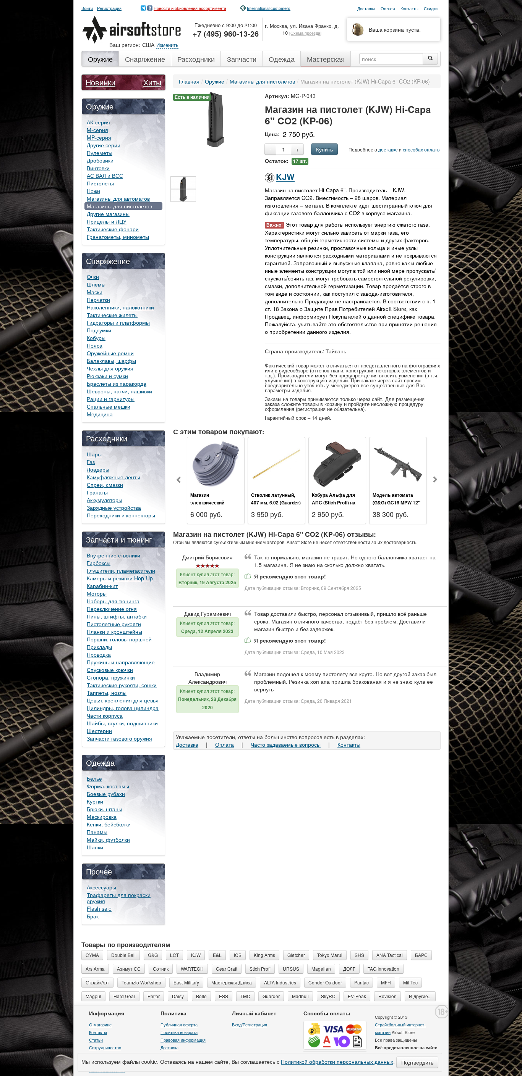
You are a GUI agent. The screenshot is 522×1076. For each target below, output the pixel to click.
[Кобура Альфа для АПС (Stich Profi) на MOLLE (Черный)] (337, 463)
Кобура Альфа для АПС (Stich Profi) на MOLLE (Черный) (333, 502)
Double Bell (123, 955)
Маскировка (102, 816)
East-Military (186, 982)
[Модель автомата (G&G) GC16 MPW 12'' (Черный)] (398, 463)
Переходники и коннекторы (121, 515)
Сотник (161, 968)
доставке (388, 149)
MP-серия (99, 137)
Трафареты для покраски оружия (119, 898)
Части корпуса (105, 715)
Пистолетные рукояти (114, 624)
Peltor (154, 996)
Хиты (152, 82)
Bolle (201, 996)
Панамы (97, 832)
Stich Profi (260, 968)
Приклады (99, 647)
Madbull (300, 996)
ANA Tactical (389, 955)
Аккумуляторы (104, 500)
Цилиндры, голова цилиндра (123, 708)
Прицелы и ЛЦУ (106, 221)
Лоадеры (98, 469)
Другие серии (103, 145)
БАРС (421, 955)
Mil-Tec (410, 982)
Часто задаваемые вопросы (286, 744)
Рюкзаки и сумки (107, 376)
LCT (174, 955)
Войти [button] (87, 8)
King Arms (264, 955)
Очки (93, 276)
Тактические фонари (113, 229)
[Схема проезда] (305, 33)
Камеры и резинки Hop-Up (120, 578)
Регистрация (109, 8)
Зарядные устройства (114, 507)
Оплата (224, 744)
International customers (268, 8)
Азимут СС (129, 968)
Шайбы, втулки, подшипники (122, 723)
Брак (93, 916)
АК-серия (98, 122)
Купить (324, 149)
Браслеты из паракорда (116, 383)
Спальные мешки (108, 406)
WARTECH (192, 968)
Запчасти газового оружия (119, 738)
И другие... (420, 996)
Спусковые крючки (110, 669)
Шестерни (99, 731)
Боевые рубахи (106, 793)
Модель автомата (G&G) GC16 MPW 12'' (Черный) (396, 502)
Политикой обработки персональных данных (337, 1061)
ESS (223, 996)
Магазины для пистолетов (119, 206)
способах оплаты (422, 149)
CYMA (92, 955)
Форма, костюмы (108, 786)
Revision (387, 996)
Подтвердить (417, 1062)
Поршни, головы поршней (119, 639)
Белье (94, 778)
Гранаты (97, 492)
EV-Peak (357, 996)
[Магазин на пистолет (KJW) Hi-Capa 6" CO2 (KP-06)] (215, 118)
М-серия (97, 130)
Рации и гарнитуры (111, 399)
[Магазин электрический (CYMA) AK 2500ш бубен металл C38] (216, 463)
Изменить (167, 44)
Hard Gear (124, 996)
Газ (91, 462)
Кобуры (96, 337)
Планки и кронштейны (114, 631)
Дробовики (100, 160)
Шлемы (96, 284)
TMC (245, 996)
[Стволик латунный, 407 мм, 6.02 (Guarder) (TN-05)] (276, 463)
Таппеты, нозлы (106, 692)
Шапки (95, 847)
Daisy (178, 996)
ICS (238, 955)
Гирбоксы (98, 563)
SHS (359, 955)
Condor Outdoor (325, 982)
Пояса (94, 345)
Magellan (321, 968)
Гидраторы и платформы (118, 322)
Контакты (348, 744)
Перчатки (98, 299)
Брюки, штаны (104, 809)
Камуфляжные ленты (113, 477)
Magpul (93, 996)
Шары (94, 454)
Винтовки (98, 168)
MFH (386, 982)
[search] (430, 58)
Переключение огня (112, 608)
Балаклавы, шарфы (111, 360)
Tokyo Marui (329, 955)
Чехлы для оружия (110, 368)
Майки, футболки (108, 839)
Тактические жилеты (112, 315)
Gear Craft (226, 968)
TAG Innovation (383, 968)
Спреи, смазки (105, 484)
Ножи (93, 191)
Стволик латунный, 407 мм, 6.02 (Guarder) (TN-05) (276, 502)
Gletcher (296, 955)
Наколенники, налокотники (120, 307)
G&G (153, 955)
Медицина (100, 414)
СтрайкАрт (97, 982)
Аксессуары (101, 887)
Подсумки (99, 330)
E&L (217, 955)
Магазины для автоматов (118, 198)
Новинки (100, 82)
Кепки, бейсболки (109, 824)
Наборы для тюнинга (113, 601)
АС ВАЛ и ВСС (105, 175)
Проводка (99, 654)
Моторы (97, 593)
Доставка (187, 744)
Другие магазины (108, 213)
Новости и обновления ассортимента (190, 8)
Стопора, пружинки (111, 677)
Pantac (361, 982)
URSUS (291, 968)
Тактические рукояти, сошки (122, 685)
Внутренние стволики (113, 555)
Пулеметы (99, 152)
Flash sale (99, 908)
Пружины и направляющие (121, 662)
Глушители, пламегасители (121, 570)
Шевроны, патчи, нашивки (119, 391)
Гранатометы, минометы (118, 236)
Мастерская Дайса (231, 982)
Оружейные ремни (110, 353)
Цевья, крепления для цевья (123, 700)
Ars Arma (95, 968)
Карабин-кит (102, 586)
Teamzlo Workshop (141, 982)
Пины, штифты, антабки (117, 616)
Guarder (271, 996)
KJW (285, 177)
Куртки (95, 801)
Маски (94, 292)
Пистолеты (100, 183)
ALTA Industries (280, 982)
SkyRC (328, 996)
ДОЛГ (349, 968)
